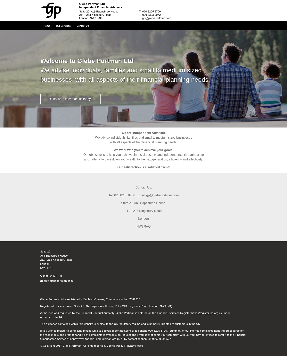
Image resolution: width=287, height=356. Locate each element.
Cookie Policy (115, 345)
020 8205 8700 (52, 275)
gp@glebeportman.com (58, 280)
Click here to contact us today (70, 99)
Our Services (63, 26)
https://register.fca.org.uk (206, 312)
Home (47, 26)
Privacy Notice (134, 345)
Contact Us (83, 26)
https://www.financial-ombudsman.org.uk (95, 338)
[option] (143, 79)
